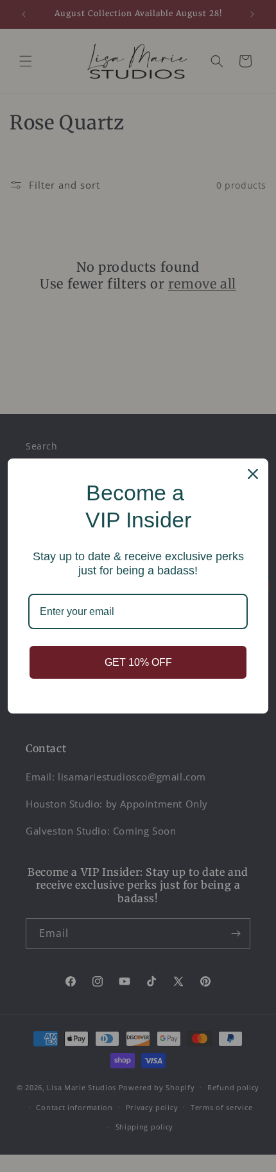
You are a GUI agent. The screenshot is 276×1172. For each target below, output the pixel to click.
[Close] (252, 473)
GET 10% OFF (138, 662)
